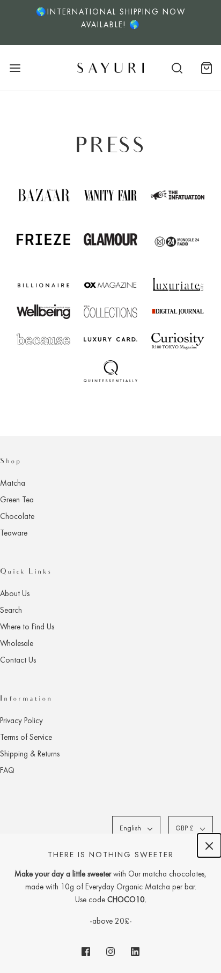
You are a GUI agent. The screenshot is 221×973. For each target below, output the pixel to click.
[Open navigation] (15, 68)
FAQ (7, 770)
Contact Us (18, 660)
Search (11, 610)
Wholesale (16, 643)
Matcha (12, 483)
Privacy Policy (21, 720)
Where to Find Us (27, 626)
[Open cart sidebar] (206, 68)
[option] (110, 22)
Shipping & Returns (30, 753)
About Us (15, 593)
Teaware (13, 533)
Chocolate (17, 516)
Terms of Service (26, 737)
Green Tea (17, 499)
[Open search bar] (176, 68)
